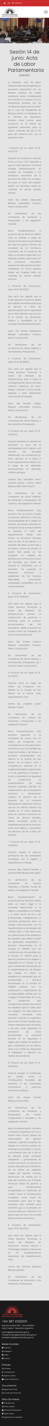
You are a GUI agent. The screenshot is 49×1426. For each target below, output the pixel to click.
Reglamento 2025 (10, 1389)
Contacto (7, 1368)
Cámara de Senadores (12, 1410)
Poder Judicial (9, 1406)
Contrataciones (9, 1372)
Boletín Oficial (8, 1414)
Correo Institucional (10, 1379)
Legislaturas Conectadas (12, 1417)
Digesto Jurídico (9, 1376)
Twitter (5, 1355)
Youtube (6, 1358)
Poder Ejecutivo (9, 1403)
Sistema (18, 3)
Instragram (7, 1351)
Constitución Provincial (12, 1393)
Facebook (7, 1348)
